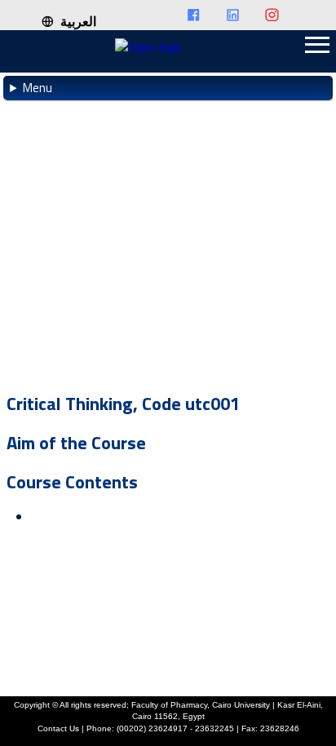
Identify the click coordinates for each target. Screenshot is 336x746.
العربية (75, 21)
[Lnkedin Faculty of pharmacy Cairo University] (240, 16)
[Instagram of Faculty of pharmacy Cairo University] (279, 16)
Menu (37, 87)
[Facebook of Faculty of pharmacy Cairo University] (201, 16)
